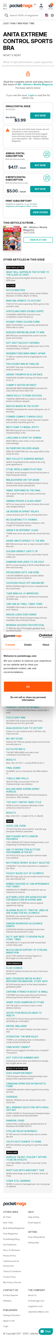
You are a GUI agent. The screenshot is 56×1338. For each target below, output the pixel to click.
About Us (32, 1295)
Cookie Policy (9, 1277)
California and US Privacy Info (11, 1263)
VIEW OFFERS (40, 212)
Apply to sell (8, 1321)
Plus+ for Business (11, 1250)
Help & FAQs (33, 1217)
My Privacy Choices (12, 1282)
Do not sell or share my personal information (28, 698)
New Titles (8, 1222)
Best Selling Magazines (14, 1228)
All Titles (7, 1217)
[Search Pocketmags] (6, 16)
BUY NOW (40, 115)
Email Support (34, 1222)
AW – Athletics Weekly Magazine (35, 84)
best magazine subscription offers (21, 205)
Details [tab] (28, 644)
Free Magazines (10, 1233)
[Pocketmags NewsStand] (20, 6)
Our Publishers (9, 1244)
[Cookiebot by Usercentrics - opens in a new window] (39, 636)
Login (31, 95)
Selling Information (11, 1315)
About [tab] (45, 644)
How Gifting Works (36, 1237)
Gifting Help (33, 1242)
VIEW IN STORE (38, 239)
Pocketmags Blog (11, 1239)
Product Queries (10, 1295)
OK (28, 686)
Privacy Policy (9, 1255)
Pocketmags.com (36, 1301)
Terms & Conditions (12, 1271)
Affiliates (7, 1301)
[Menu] (5, 6)
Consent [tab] (10, 644)
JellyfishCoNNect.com (38, 1312)
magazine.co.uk (35, 1306)
